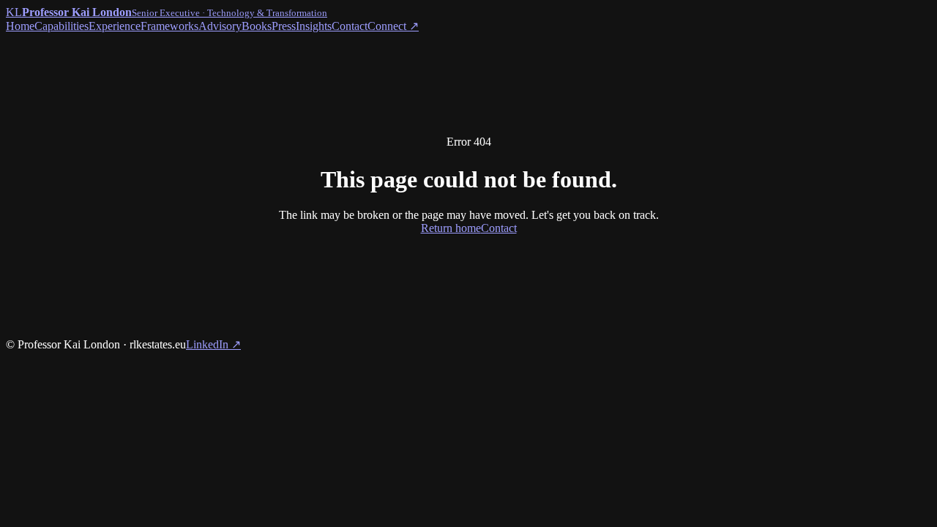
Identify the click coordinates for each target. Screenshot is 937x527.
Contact (349, 26)
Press (284, 26)
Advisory (220, 26)
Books (257, 26)
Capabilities (61, 26)
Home (20, 26)
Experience (115, 26)
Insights (314, 26)
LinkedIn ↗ (213, 344)
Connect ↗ (393, 26)
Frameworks (169, 26)
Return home (451, 228)
